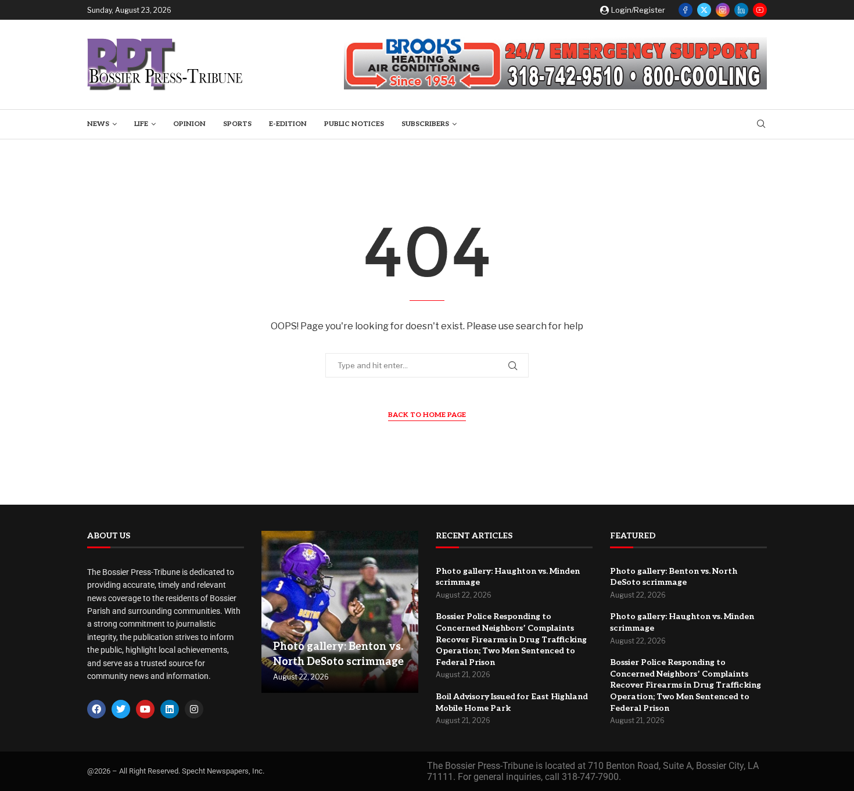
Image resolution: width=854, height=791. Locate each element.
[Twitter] (704, 10)
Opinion (189, 124)
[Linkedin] (741, 10)
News (98, 124)
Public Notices (354, 124)
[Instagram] (723, 10)
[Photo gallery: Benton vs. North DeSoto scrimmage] (339, 612)
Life (141, 124)
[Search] (761, 125)
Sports (237, 124)
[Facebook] (685, 10)
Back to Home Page (427, 415)
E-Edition (288, 124)
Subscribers (425, 124)
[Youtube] (760, 10)
